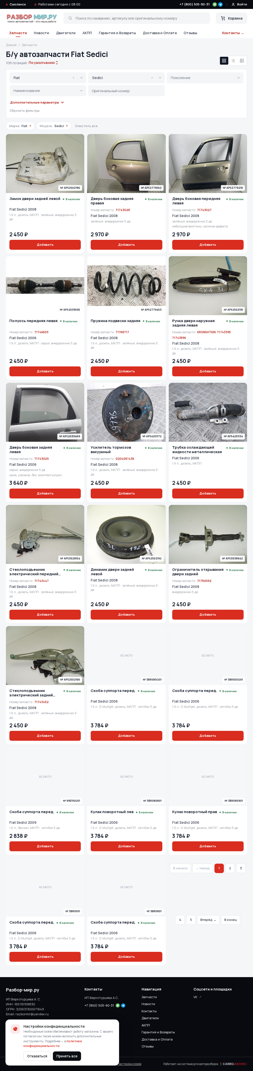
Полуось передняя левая (33, 321)
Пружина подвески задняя (115, 321)
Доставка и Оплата (160, 32)
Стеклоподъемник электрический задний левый (31, 692)
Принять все (67, 1056)
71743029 (41, 459)
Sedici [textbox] (122, 77)
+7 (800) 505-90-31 (194, 4)
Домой (11, 45)
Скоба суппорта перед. (113, 690)
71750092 (204, 581)
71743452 (41, 702)
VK (195, 997)
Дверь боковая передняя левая (196, 200)
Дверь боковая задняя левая (30, 449)
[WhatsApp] (214, 4)
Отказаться (37, 1056)
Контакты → (233, 32)
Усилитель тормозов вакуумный (111, 449)
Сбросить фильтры (25, 111)
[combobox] (42, 63)
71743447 (41, 581)
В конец (230, 919)
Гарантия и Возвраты (117, 32)
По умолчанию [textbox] (41, 62)
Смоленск (18, 4)
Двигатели (66, 32)
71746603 (41, 332)
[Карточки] (224, 61)
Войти (242, 4)
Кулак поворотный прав (194, 812)
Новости (41, 32)
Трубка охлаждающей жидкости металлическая (197, 449)
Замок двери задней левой (34, 198)
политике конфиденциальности (52, 1043)
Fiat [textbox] (44, 77)
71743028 (123, 210)
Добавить (45, 244)
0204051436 (125, 459)
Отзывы (190, 32)
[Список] (233, 61)
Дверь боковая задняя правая (112, 200)
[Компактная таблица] (242, 61)
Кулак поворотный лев (112, 812)
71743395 (224, 332)
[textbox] (201, 77)
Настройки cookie (129, 1064)
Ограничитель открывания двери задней (198, 571)
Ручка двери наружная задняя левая (193, 323)
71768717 (122, 332)
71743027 (204, 210)
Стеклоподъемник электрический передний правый (33, 571)
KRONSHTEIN (206, 332)
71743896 (179, 338)
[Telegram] (220, 4)
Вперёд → (208, 919)
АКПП (87, 32)
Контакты (149, 1011)
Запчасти (18, 32)
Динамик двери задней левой (112, 571)
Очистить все (86, 126)
